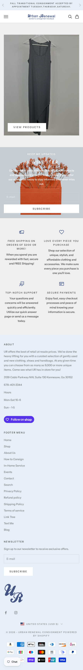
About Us (9, 453)
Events (8, 472)
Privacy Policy (12, 491)
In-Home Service (14, 465)
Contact (9, 478)
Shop (7, 446)
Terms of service (14, 510)
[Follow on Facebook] (6, 613)
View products (27, 127)
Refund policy (12, 497)
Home (7, 440)
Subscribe (41, 208)
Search (8, 485)
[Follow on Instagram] (16, 613)
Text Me (9, 523)
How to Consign (14, 459)
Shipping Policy (14, 504)
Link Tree (9, 517)
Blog (7, 529)
